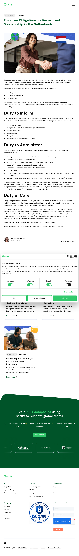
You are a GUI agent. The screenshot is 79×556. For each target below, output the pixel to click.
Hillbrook (36, 226)
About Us (7, 506)
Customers (7, 512)
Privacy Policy (34, 548)
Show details (68, 292)
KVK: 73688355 (22, 548)
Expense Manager (9, 490)
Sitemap (43, 548)
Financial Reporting (10, 493)
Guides (55, 490)
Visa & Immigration (35, 487)
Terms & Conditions (54, 548)
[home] (8, 4)
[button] (73, 4)
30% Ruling (32, 490)
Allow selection (39, 298)
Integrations (7, 487)
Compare (7, 518)
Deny (14, 298)
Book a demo (39, 435)
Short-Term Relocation (36, 496)
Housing (31, 493)
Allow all (65, 298)
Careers (6, 509)
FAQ (5, 515)
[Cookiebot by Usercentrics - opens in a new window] (68, 256)
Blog (54, 487)
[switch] (30, 284)
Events (55, 493)
